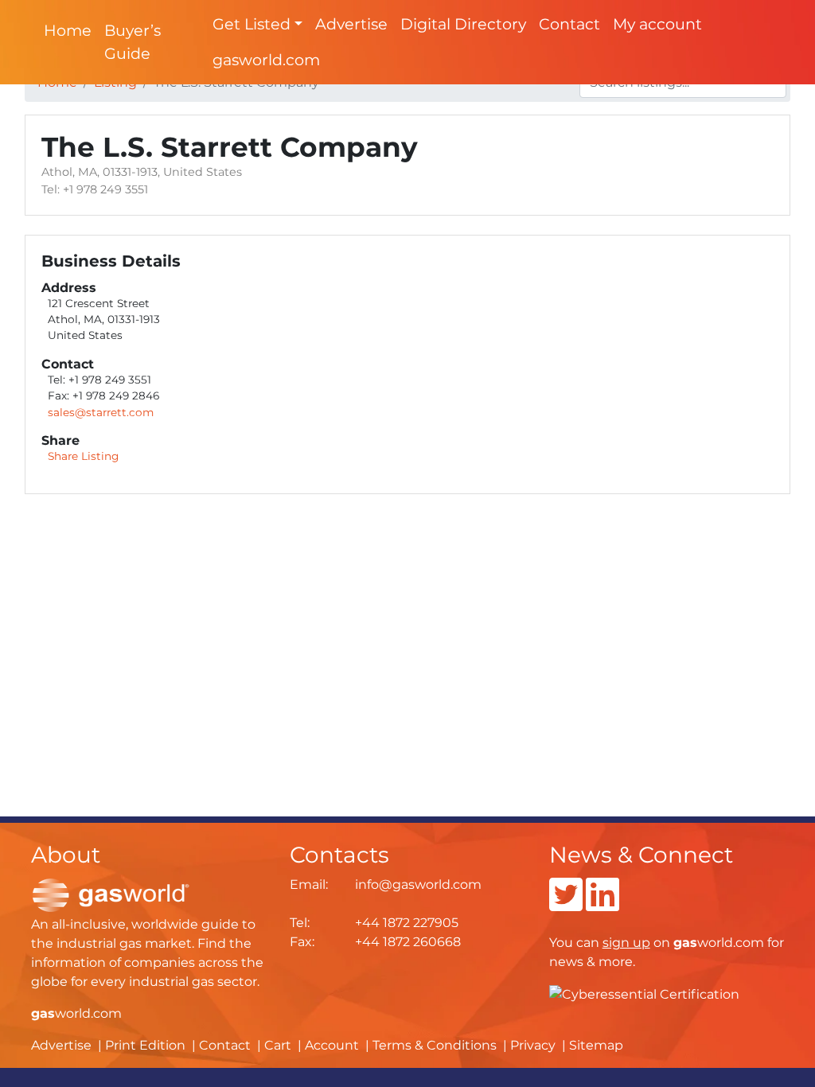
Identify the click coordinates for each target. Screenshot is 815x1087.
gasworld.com (266, 59)
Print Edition (145, 1045)
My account (657, 23)
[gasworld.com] (110, 894)
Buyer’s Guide (132, 42)
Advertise (351, 23)
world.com (76, 1013)
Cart (277, 1045)
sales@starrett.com (101, 412)
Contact (569, 23)
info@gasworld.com (418, 884)
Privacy (533, 1045)
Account (332, 1045)
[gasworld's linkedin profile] (602, 904)
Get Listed (252, 23)
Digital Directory (463, 23)
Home (68, 30)
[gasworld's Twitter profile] (566, 904)
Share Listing (83, 456)
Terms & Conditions (434, 1045)
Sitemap (596, 1045)
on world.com (683, 942)
